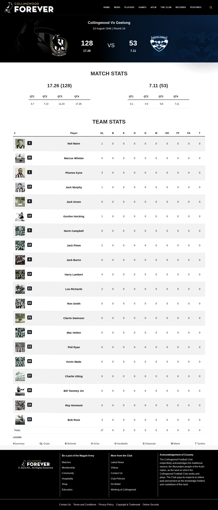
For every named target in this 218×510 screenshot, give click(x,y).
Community (68, 473)
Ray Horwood (73, 405)
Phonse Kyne (73, 172)
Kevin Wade (73, 361)
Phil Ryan (74, 347)
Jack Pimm (74, 245)
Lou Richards (73, 289)
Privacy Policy (106, 504)
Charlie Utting (74, 376)
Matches (66, 462)
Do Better (116, 484)
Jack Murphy (74, 187)
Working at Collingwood (123, 489)
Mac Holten (74, 332)
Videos (114, 467)
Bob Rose (74, 419)
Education (67, 489)
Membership (68, 467)
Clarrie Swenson (73, 318)
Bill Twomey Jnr (74, 390)
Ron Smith (74, 303)
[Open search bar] (210, 7)
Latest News (117, 462)
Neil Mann (73, 143)
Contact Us (116, 473)
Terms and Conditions (84, 504)
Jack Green (74, 201)
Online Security (151, 504)
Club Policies (118, 478)
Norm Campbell (74, 230)
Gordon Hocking (73, 216)
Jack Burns (74, 260)
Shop (64, 484)
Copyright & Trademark (128, 504)
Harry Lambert (74, 274)
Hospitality (67, 478)
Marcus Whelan (74, 158)
